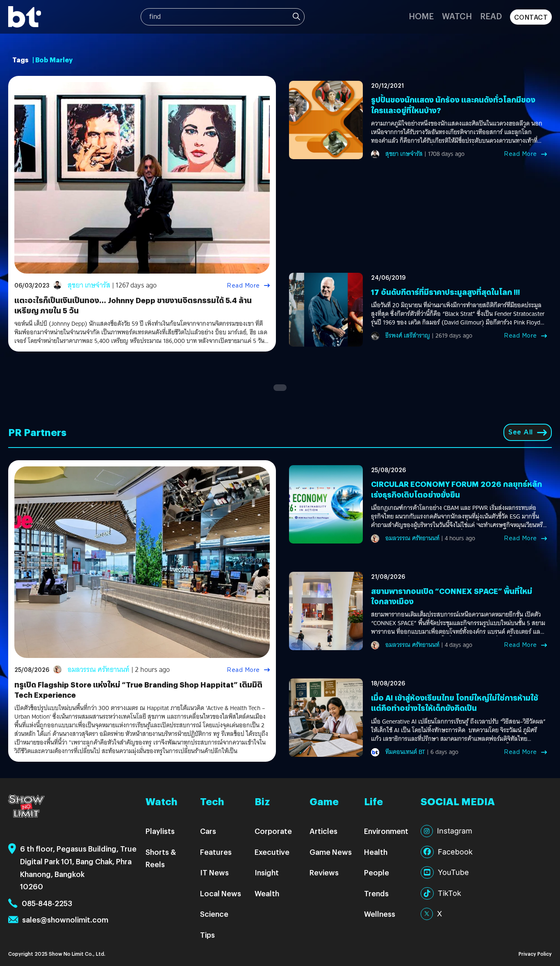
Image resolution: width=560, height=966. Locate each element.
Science (214, 914)
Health (375, 852)
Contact (531, 17)
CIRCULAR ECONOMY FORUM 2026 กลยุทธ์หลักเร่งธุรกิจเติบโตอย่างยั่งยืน (456, 489)
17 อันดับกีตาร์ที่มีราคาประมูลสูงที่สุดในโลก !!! (445, 292)
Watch (457, 16)
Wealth (267, 893)
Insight (267, 872)
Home (421, 16)
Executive (272, 852)
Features (216, 852)
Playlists (160, 831)
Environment (386, 831)
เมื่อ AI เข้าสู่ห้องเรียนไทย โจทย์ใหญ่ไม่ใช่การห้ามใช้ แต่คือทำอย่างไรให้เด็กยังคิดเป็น (454, 702)
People (376, 872)
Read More (243, 285)
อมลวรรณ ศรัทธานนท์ (99, 670)
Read (491, 16)
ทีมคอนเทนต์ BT (405, 752)
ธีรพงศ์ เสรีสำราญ (407, 335)
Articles (323, 831)
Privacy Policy (535, 953)
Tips (207, 934)
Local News (220, 893)
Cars (208, 831)
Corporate (273, 831)
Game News (331, 852)
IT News (214, 872)
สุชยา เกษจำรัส (89, 285)
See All (520, 432)
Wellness (379, 914)
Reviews (324, 872)
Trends (376, 893)
